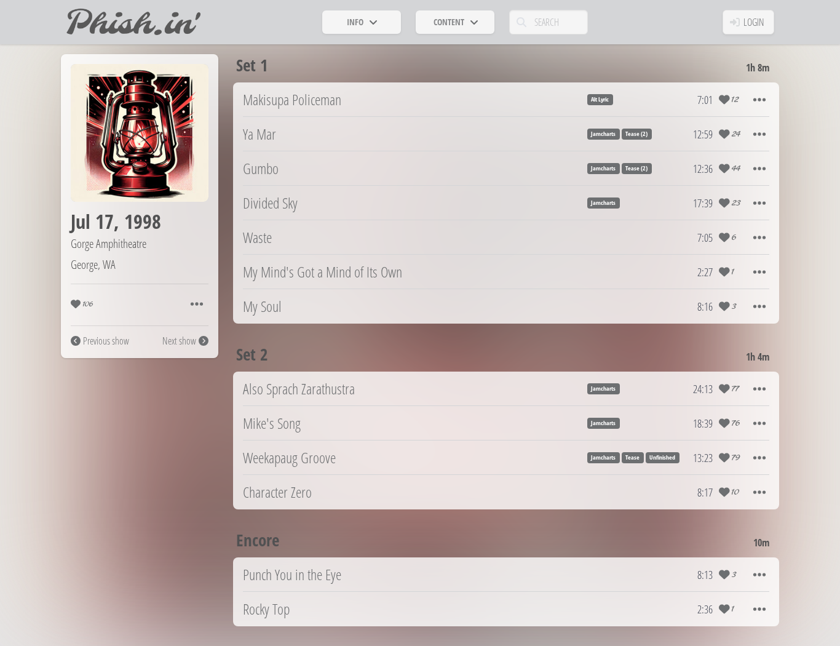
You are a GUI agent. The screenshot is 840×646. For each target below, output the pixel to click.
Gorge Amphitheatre (108, 243)
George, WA (93, 264)
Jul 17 (92, 221)
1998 (142, 221)
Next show (179, 341)
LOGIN (753, 22)
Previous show (106, 341)
